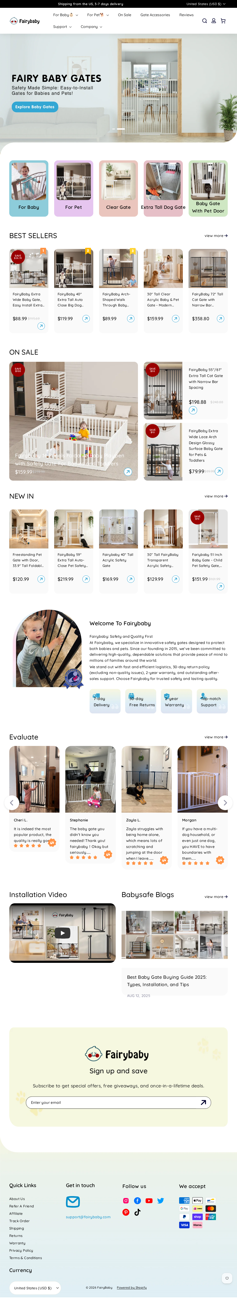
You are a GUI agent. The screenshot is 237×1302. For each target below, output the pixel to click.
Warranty (17, 1243)
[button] (116, 129)
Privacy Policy (21, 1250)
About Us (17, 1199)
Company (90, 26)
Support (60, 26)
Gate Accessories (155, 14)
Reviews (186, 14)
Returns (16, 1235)
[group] (118, 95)
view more (214, 235)
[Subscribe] (203, 1103)
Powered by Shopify (132, 1287)
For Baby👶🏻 (64, 14)
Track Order (19, 1221)
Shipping (16, 1228)
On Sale (124, 14)
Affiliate (16, 1213)
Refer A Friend (21, 1206)
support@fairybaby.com (88, 1217)
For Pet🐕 (96, 14)
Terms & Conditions (25, 1258)
